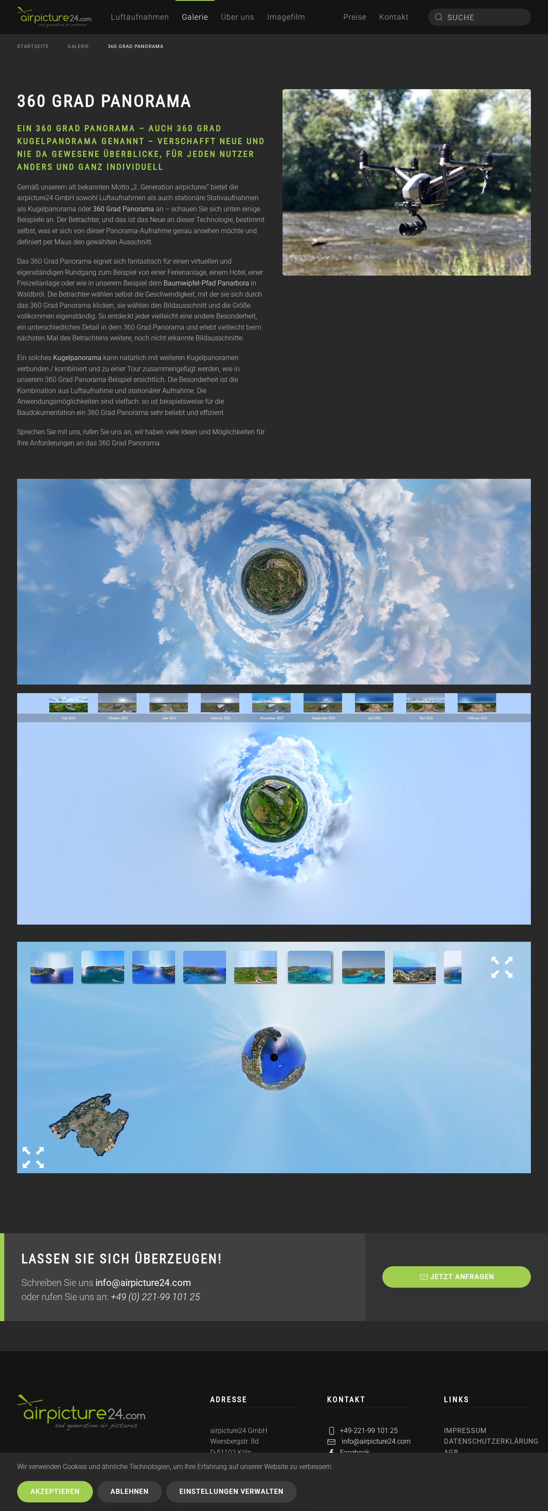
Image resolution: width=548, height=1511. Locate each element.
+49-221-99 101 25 (369, 1431)
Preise (354, 16)
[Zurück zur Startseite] (54, 17)
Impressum (465, 1431)
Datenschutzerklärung (487, 1441)
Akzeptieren (55, 1491)
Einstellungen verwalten (231, 1491)
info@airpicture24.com (143, 1282)
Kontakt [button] (394, 16)
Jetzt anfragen (462, 1277)
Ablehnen (129, 1491)
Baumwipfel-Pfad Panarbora (206, 283)
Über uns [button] (237, 16)
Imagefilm (286, 16)
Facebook (354, 1452)
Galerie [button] (195, 16)
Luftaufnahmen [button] (140, 16)
